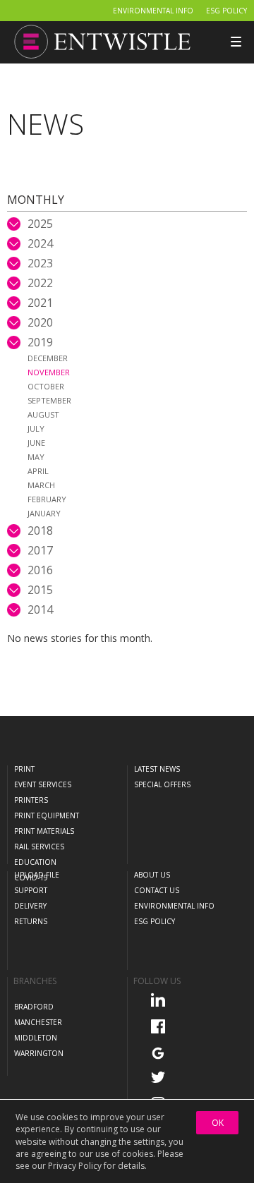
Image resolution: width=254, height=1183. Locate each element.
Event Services (42, 784)
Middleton (35, 1038)
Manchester (38, 1022)
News (45, 123)
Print (24, 769)
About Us (152, 875)
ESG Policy (226, 11)
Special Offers (162, 784)
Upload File (36, 875)
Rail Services (39, 846)
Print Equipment (46, 815)
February (47, 499)
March (41, 485)
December (48, 358)
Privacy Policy (75, 1166)
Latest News (157, 769)
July (36, 428)
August (43, 414)
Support (30, 890)
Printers (31, 800)
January (44, 513)
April (38, 471)
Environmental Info (153, 11)
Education (35, 862)
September (49, 400)
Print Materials (44, 831)
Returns (30, 921)
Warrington (39, 1053)
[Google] (162, 1052)
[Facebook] (162, 1025)
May (36, 456)
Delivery (30, 906)
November (49, 372)
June (36, 442)
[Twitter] (162, 1076)
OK (218, 1123)
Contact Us (156, 890)
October (46, 386)
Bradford (34, 1007)
